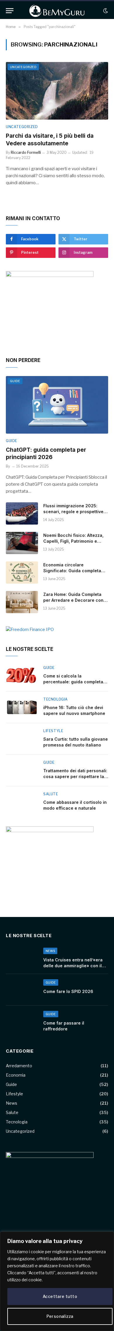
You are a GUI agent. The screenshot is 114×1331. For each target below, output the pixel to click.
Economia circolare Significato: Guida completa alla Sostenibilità (72, 570)
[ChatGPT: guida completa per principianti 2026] (57, 405)
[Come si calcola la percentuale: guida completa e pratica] (22, 676)
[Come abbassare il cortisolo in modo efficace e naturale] (22, 802)
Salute (12, 1112)
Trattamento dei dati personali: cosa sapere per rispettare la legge (75, 776)
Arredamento (19, 1065)
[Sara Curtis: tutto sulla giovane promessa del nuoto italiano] (22, 739)
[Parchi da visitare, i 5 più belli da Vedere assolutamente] (57, 91)
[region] (57, 1281)
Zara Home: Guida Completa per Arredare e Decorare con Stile (73, 600)
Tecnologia (16, 1121)
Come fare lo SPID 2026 (68, 991)
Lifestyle (14, 1093)
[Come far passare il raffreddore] (22, 1021)
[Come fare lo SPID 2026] (22, 990)
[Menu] (9, 10)
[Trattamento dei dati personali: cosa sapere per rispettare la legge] (22, 770)
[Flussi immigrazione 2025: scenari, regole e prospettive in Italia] (22, 513)
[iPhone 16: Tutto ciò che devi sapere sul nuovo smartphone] (22, 707)
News (11, 1103)
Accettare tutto (60, 1296)
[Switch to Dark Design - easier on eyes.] (105, 10)
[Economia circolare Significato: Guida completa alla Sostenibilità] (22, 572)
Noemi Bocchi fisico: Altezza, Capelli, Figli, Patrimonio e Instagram (73, 541)
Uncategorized (23, 67)
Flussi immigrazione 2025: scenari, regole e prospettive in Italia (73, 511)
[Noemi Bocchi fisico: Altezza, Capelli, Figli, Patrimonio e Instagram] (22, 543)
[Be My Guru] (57, 10)
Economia (15, 1075)
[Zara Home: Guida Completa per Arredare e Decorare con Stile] (22, 602)
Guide (15, 381)
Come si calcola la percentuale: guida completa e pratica (75, 681)
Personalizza (59, 1316)
